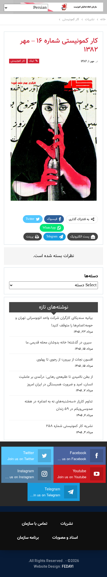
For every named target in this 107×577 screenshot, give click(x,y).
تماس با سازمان (34, 524)
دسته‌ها (91, 276)
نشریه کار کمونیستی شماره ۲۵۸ (69, 426)
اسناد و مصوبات (65, 538)
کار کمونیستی (18, 61)
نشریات (67, 524)
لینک (32, 61)
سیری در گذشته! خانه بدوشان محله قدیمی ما (59, 343)
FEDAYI (67, 566)
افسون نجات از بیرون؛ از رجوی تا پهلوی (65, 360)
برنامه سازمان (28, 538)
